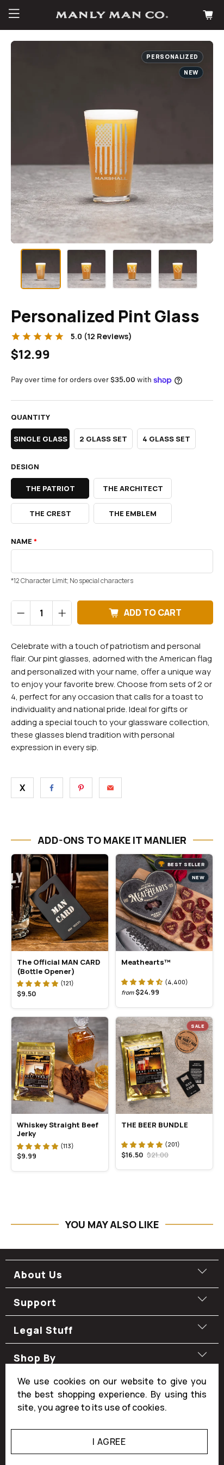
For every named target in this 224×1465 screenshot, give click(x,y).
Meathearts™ (146, 962)
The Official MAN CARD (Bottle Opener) (59, 966)
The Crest (50, 513)
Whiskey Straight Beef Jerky (57, 1129)
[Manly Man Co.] (112, 15)
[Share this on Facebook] (51, 787)
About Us (38, 1274)
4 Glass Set (166, 439)
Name (24, 541)
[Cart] (209, 15)
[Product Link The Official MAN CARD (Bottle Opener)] (59, 902)
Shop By (35, 1357)
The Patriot (50, 488)
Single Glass (40, 439)
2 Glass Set (103, 439)
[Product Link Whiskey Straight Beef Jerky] (59, 1065)
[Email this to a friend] (110, 787)
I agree (109, 1442)
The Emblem (133, 513)
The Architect (133, 488)
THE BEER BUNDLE (154, 1125)
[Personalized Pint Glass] (112, 142)
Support (35, 1302)
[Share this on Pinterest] (81, 787)
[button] (37, 983)
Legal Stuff (43, 1330)
